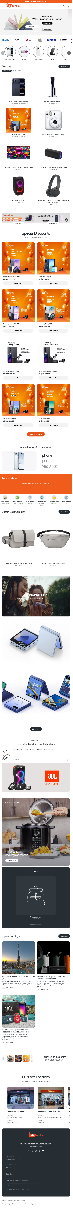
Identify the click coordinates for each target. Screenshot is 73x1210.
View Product (18, 283)
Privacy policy (25, 1189)
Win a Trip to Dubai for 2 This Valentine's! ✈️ (18, 977)
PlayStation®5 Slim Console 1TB (53, 102)
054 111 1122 (45, 1122)
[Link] (19, 218)
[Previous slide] (3, 1107)
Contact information (17, 1204)
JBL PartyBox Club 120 (18, 200)
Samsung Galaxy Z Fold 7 (18, 134)
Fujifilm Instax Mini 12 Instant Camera (53, 134)
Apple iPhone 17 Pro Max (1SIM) (18, 102)
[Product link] (18, 87)
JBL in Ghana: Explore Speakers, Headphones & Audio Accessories (15, 1031)
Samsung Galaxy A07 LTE (11, 324)
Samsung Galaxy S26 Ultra (11, 276)
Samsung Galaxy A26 (45, 418)
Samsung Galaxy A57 (9, 418)
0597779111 (15, 1122)
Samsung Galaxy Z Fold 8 (11, 371)
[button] (3, 6)
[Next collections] (69, 53)
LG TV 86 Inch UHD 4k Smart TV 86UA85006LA (18, 167)
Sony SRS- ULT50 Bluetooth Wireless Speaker (53, 167)
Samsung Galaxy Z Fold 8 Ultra (48, 371)
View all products (36, 434)
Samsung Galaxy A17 (45, 276)
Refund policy (29, 1204)
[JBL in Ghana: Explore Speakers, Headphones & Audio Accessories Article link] (18, 1011)
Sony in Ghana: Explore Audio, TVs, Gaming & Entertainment (51, 977)
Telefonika (10, 1200)
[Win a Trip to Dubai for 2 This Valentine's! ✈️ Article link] (18, 958)
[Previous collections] (2, 53)
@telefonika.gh (52, 1059)
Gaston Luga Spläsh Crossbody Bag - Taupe (18, 563)
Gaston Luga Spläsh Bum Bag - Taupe (53, 563)
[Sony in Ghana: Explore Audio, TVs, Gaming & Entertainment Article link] (53, 958)
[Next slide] (68, 1107)
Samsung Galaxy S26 (45, 324)
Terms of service (39, 1204)
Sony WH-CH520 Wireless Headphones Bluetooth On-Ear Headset (53, 201)
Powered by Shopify (19, 1200)
